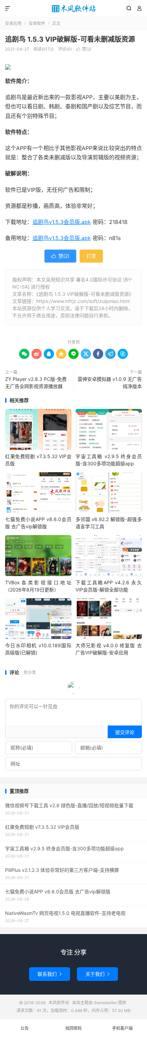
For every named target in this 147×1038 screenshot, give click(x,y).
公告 (25, 1028)
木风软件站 (73, 8)
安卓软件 (37, 23)
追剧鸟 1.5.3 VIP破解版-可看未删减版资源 (70, 39)
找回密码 (73, 1028)
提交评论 (124, 732)
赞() (83, 49)
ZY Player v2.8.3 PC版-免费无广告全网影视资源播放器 (36, 382)
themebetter (105, 1002)
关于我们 (97, 974)
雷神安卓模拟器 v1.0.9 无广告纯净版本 (110, 382)
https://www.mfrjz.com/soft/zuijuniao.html (83, 301)
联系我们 (50, 974)
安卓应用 (13, 23)
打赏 (91, 256)
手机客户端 (122, 1028)
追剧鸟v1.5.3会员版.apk (61, 221)
